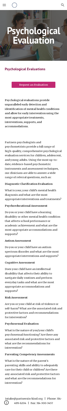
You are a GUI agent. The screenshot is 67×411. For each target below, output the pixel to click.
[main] (33, 35)
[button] (4, 5)
